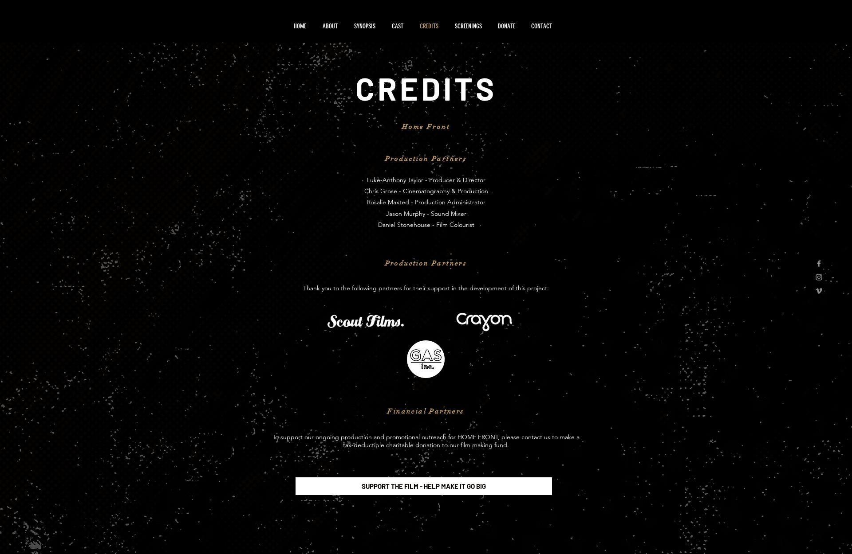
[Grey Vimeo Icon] (819, 291)
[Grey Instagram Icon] (819, 277)
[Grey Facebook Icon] (819, 263)
